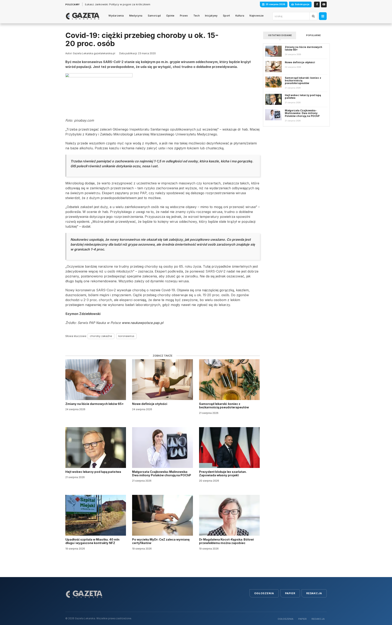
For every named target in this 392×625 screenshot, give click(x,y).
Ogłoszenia (264, 593)
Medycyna (136, 15)
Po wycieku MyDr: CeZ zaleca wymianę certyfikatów (161, 541)
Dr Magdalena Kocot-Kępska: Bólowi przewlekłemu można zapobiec (226, 541)
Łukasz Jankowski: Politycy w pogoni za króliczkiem (117, 4)
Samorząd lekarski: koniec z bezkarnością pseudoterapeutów (224, 405)
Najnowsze (256, 15)
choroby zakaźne (101, 336)
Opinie (170, 15)
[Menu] (323, 16)
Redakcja (314, 593)
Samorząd (154, 15)
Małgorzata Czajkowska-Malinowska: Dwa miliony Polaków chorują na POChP (161, 473)
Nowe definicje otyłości (150, 404)
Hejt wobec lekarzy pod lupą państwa (93, 471)
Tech (196, 15)
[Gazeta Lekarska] (82, 16)
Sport (226, 15)
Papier (290, 593)
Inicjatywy (211, 15)
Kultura (239, 15)
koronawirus (126, 336)
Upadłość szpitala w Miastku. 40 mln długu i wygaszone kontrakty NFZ (92, 541)
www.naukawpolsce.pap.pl (142, 323)
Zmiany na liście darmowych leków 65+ (94, 404)
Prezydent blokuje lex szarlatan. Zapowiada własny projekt (223, 473)
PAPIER (302, 618)
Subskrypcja (302, 4)
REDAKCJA (318, 618)
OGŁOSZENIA (285, 618)
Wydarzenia (116, 15)
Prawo (184, 15)
